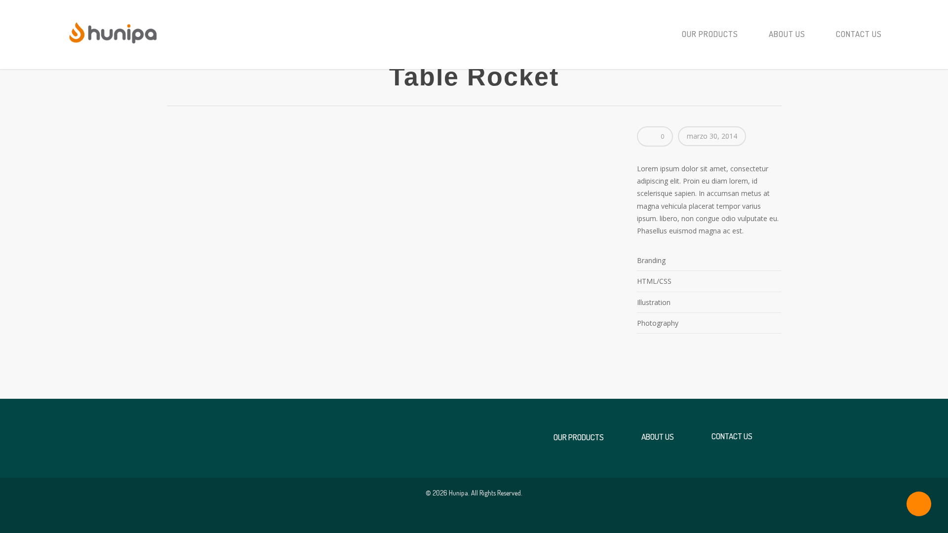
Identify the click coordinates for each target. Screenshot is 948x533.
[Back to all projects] (175, 78)
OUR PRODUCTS (710, 34)
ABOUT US (787, 34)
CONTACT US (859, 34)
